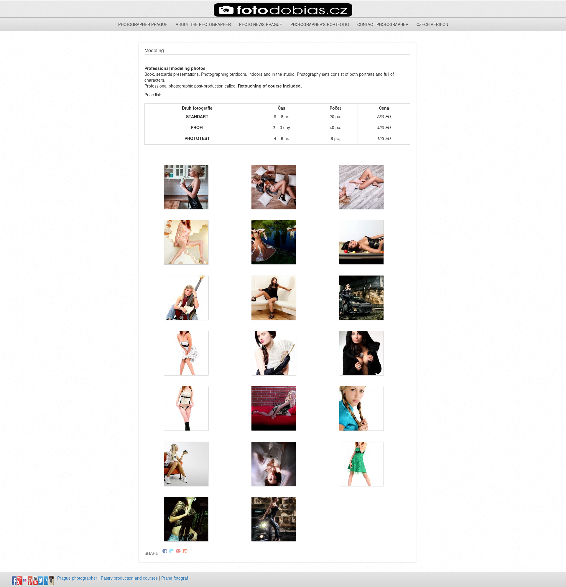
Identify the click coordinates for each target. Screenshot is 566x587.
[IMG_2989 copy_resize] (361, 242)
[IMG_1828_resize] (186, 298)
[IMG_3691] (186, 353)
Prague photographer (77, 578)
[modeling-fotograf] (361, 298)
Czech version (432, 24)
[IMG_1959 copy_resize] (273, 187)
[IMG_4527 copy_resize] (273, 408)
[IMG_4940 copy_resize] (361, 408)
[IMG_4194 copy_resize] (273, 353)
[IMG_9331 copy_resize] (186, 519)
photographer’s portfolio (319, 24)
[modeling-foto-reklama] (186, 408)
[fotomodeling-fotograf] (273, 519)
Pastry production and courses (129, 578)
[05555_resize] (186, 464)
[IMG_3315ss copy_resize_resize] (186, 242)
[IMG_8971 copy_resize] (361, 464)
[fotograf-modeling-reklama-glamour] (273, 464)
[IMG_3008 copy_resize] (273, 242)
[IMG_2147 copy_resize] (186, 187)
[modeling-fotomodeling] (361, 353)
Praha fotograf (174, 578)
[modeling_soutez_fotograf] (273, 298)
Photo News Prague (260, 24)
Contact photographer (382, 24)
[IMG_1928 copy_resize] (361, 187)
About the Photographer (203, 24)
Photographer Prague (142, 24)
